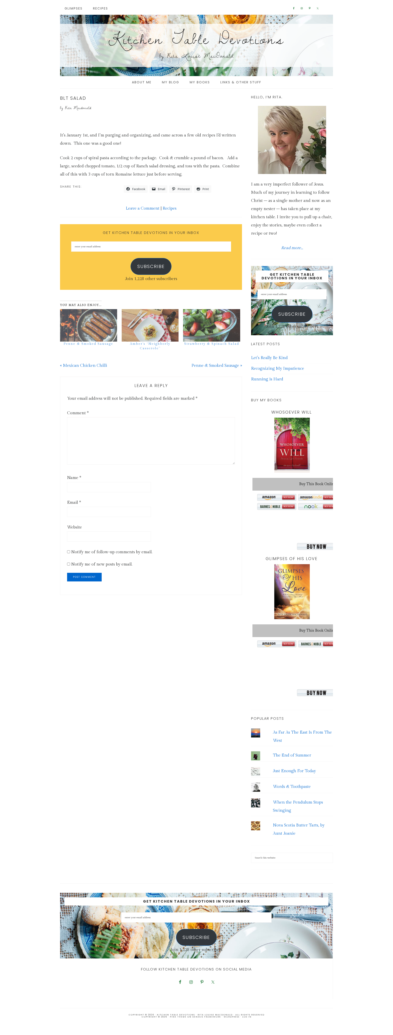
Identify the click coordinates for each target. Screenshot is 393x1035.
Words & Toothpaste (292, 786)
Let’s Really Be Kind (269, 357)
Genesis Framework (206, 1016)
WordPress (231, 1016)
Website (74, 527)
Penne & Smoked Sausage (88, 344)
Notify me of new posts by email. (101, 564)
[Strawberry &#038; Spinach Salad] (211, 325)
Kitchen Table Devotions (196, 38)
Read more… (292, 248)
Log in (247, 1016)
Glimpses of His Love (291, 558)
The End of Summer (292, 755)
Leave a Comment (142, 208)
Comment (78, 413)
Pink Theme (178, 1016)
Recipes (169, 208)
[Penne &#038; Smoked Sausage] (88, 325)
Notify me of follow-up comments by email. (111, 552)
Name (74, 477)
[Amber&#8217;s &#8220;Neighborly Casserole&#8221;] (150, 325)
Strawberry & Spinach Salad (211, 344)
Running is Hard (267, 379)
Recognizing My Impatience (277, 368)
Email (74, 502)
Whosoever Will (291, 412)
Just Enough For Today (294, 771)
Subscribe (151, 266)
